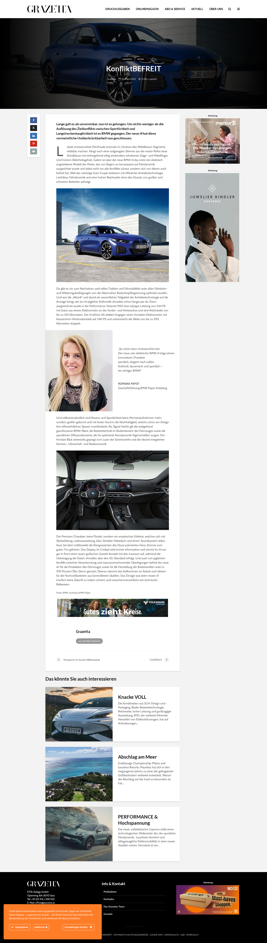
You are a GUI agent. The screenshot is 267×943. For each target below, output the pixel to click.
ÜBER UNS (216, 9)
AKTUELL (197, 9)
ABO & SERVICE (175, 9)
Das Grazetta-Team (114, 906)
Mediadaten (110, 891)
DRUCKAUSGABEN (117, 9)
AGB (183, 934)
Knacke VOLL (132, 697)
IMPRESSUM (192, 934)
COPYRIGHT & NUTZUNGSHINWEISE (131, 934)
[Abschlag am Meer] (79, 774)
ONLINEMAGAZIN (147, 9)
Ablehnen (40, 927)
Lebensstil (127, 59)
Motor (140, 59)
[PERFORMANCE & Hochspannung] (79, 833)
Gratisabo (109, 899)
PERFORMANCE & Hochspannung (138, 820)
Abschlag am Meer (137, 757)
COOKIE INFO (156, 934)
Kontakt (108, 914)
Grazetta (112, 78)
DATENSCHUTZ (171, 934)
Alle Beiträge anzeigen (89, 641)
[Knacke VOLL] (79, 714)
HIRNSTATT (107, 934)
